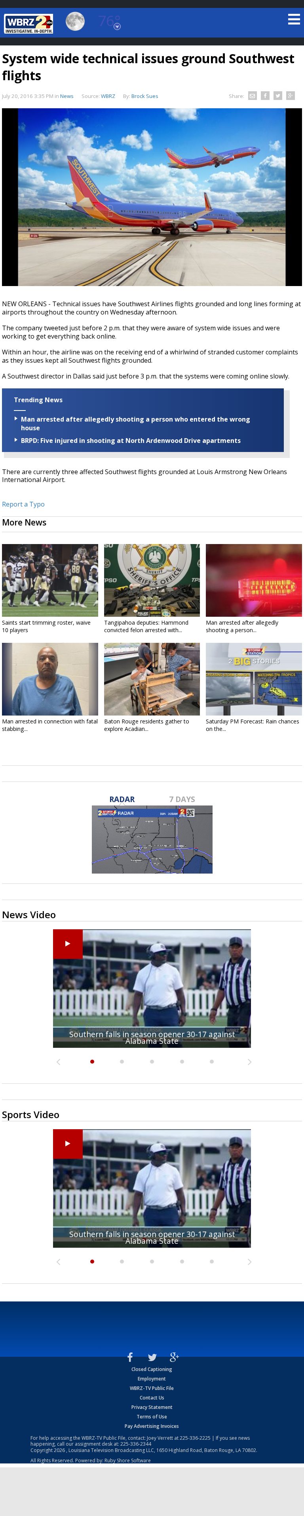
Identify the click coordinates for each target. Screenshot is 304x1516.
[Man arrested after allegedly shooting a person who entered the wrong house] (254, 580)
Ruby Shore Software (127, 1460)
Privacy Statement (152, 1407)
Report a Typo (23, 504)
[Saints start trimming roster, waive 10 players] (50, 580)
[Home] (29, 24)
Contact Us (152, 1397)
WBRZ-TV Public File (152, 1388)
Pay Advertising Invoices (152, 1426)
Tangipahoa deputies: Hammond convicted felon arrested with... (146, 626)
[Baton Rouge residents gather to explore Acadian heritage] (152, 679)
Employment (152, 1378)
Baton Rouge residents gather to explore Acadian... (146, 725)
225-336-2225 (195, 1438)
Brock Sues (144, 96)
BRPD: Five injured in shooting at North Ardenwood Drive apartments (131, 440)
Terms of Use (152, 1416)
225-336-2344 (135, 1444)
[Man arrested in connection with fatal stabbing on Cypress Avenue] (50, 679)
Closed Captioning (151, 1369)
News (67, 96)
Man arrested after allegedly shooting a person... (242, 626)
